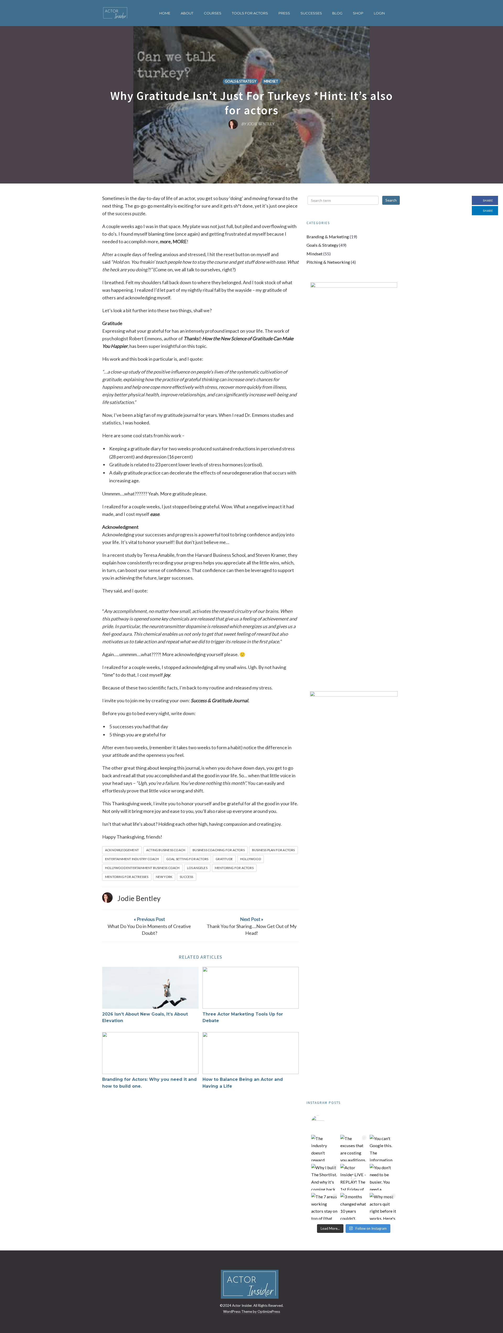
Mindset (271, 81)
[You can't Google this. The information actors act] (383, 1148)
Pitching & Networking (328, 262)
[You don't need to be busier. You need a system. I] (383, 1177)
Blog (337, 13)
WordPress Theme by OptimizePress (251, 1311)
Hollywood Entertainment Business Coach (142, 868)
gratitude (224, 859)
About (187, 13)
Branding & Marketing (328, 236)
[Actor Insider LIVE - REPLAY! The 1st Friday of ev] (353, 1177)
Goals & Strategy (240, 81)
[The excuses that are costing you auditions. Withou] (353, 1148)
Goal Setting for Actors (187, 859)
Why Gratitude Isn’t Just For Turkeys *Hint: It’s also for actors (251, 102)
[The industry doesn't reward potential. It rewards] (324, 1148)
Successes (311, 13)
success (186, 877)
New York (164, 877)
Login (379, 13)
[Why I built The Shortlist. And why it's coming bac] (324, 1177)
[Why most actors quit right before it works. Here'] (383, 1206)
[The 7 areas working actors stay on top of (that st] (324, 1206)
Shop (358, 13)
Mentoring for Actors (234, 868)
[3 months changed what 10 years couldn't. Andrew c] (353, 1206)
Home (164, 13)
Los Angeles (197, 868)
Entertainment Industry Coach (132, 859)
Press (284, 13)
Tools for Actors (250, 13)
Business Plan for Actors (273, 850)
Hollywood (250, 859)
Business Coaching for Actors (219, 850)
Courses (212, 13)
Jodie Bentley (139, 898)
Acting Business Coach (165, 850)
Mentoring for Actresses (127, 877)
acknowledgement (122, 850)
